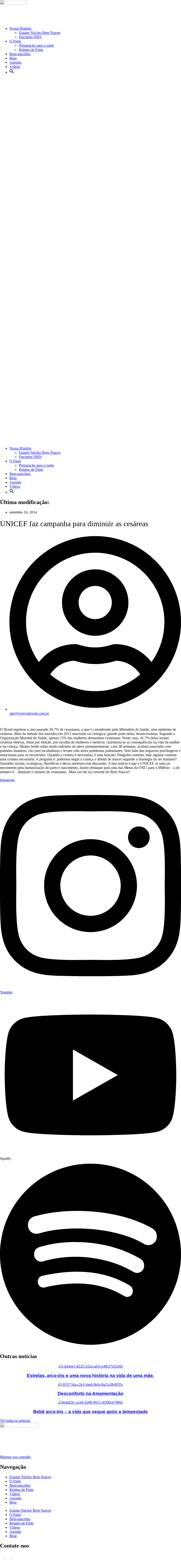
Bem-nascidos (19, 54)
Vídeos (14, 67)
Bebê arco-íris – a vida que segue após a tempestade (90, 1411)
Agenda (15, 62)
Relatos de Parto (31, 50)
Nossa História (20, 28)
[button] (11, 72)
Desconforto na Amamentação (90, 1393)
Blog (13, 58)
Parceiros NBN (30, 37)
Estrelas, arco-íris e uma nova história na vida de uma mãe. (90, 1375)
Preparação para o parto (36, 45)
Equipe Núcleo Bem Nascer (40, 33)
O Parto (15, 41)
